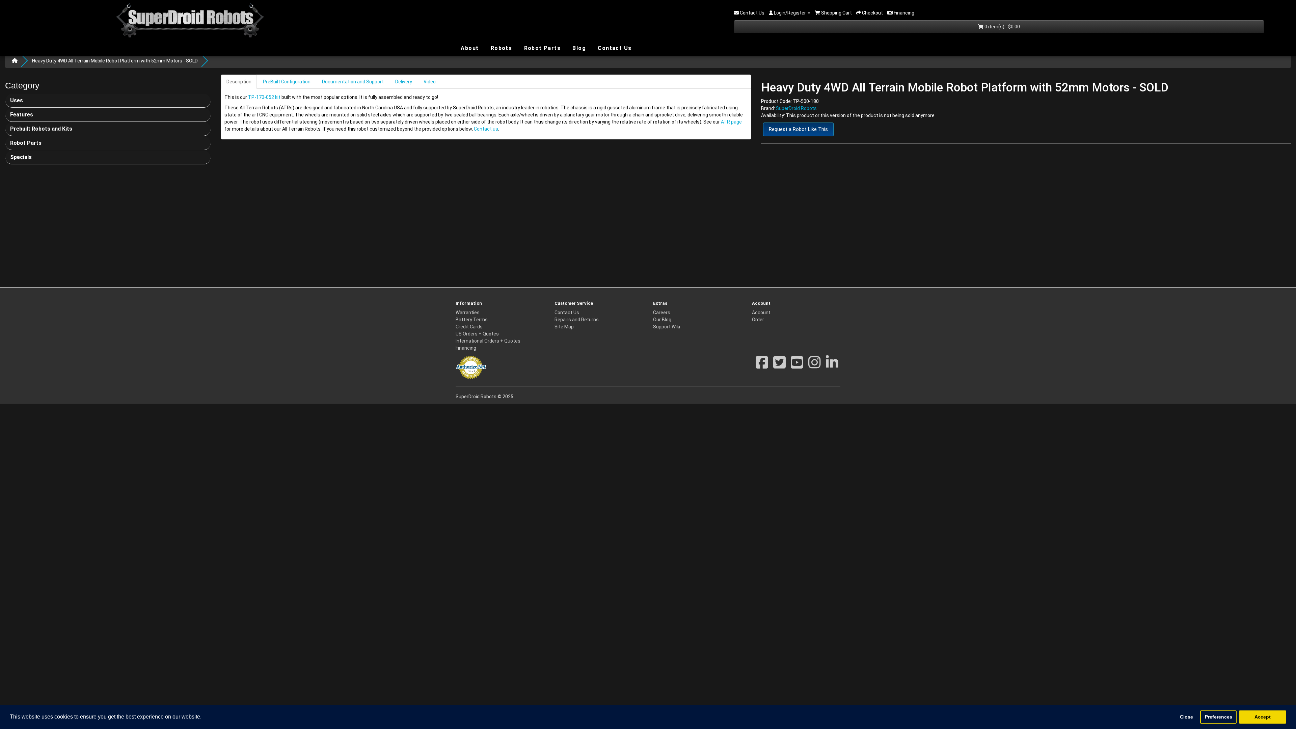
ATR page (731, 122)
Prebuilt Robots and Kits (41, 129)
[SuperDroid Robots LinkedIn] (832, 366)
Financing (466, 348)
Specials (21, 157)
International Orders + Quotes (488, 341)
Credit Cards (469, 326)
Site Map (564, 326)
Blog (578, 47)
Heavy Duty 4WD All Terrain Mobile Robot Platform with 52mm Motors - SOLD (115, 60)
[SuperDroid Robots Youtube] (797, 366)
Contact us (486, 129)
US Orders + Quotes (477, 333)
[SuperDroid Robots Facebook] (762, 366)
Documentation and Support (353, 81)
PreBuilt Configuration (286, 81)
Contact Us (613, 48)
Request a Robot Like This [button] (798, 129)
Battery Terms (472, 319)
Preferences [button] (1218, 717)
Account (761, 312)
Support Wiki (666, 326)
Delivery (403, 81)
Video (430, 81)
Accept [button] (1262, 717)
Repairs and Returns (577, 319)
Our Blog (662, 319)
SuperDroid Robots (796, 108)
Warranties (468, 312)
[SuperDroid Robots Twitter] (779, 366)
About (469, 47)
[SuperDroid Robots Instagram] (814, 366)
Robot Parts (541, 47)
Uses (16, 100)
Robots (500, 48)
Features (21, 114)
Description (238, 81)
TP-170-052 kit (264, 97)
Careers (661, 312)
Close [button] (1186, 717)
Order (758, 319)
